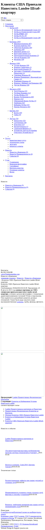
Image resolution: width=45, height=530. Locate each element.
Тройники (19, 103)
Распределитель (21, 126)
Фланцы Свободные (22, 67)
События (14, 156)
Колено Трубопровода (24, 97)
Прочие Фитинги (22, 107)
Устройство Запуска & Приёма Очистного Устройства (25, 131)
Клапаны (15, 42)
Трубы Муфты (21, 95)
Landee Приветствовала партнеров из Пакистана (23, 409)
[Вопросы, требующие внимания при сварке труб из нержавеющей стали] (4, 503)
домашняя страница (8, 278)
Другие (14, 119)
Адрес (16, 526)
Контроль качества (16, 168)
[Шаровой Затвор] (14, 243)
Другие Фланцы (21, 85)
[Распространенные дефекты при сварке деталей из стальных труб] (4, 479)
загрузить (13, 144)
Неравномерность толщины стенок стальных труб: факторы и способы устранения (24, 493)
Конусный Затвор (22, 53)
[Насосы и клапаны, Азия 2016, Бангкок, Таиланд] (4, 463)
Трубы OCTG (20, 36)
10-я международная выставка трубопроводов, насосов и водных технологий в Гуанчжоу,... (22, 452)
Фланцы (15, 63)
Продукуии (9, 512)
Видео (12, 172)
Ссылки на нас (26, 512)
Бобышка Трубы (21, 105)
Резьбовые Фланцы (22, 81)
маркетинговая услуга (18, 140)
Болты (18, 113)
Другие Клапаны (22, 57)
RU (5, 18)
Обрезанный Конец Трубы (25, 101)
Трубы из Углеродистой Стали (27, 32)
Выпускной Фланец (22, 69)
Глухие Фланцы (21, 65)
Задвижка (19, 50)
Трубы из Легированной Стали (27, 30)
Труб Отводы (20, 91)
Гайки (17, 115)
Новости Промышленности (21, 154)
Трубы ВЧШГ (20, 34)
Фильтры (19, 59)
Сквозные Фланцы (22, 75)
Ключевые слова (7, 516)
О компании (14, 162)
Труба (14, 28)
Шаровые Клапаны (23, 44)
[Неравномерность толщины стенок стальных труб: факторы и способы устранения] (4, 491)
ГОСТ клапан (19, 516)
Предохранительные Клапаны (26, 55)
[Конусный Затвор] (14, 269)
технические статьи (17, 142)
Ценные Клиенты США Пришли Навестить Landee (24, 415)
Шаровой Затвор (22, 52)
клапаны (20, 302)
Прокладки (20, 121)
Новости (20, 278)
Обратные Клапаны (23, 48)
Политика (17, 512)
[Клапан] (14, 217)
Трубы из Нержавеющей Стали (27, 38)
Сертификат (14, 166)
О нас (3, 512)
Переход (18, 99)
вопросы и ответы (16, 146)
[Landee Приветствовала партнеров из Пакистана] (4, 437)
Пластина (19, 125)
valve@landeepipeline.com (10, 274)
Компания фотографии (18, 164)
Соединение (20, 123)
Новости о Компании (19, 152)
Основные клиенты (17, 170)
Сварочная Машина (22, 128)
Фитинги (15, 89)
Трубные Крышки (22, 93)
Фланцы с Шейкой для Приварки (28, 83)
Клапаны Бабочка (22, 46)
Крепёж (14, 111)
